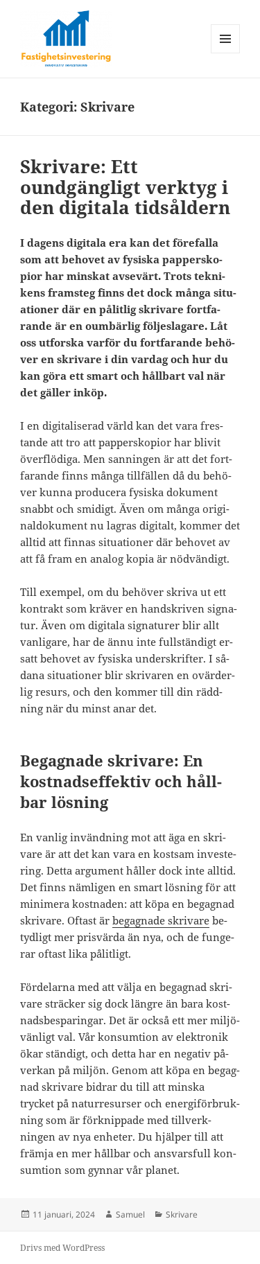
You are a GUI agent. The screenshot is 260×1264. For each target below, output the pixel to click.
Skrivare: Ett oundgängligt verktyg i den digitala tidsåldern (125, 187)
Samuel (130, 1214)
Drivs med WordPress (62, 1248)
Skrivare (182, 1214)
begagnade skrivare (160, 920)
